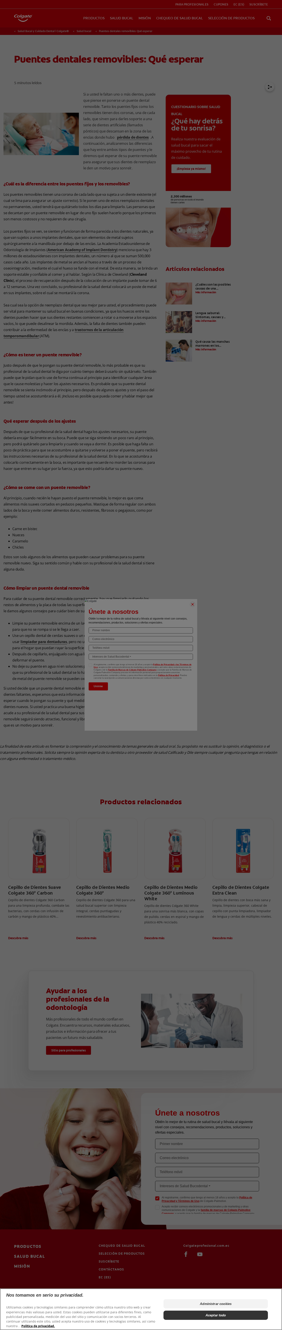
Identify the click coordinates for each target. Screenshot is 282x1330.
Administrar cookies (216, 1304)
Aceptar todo (216, 1315)
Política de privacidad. (38, 1326)
